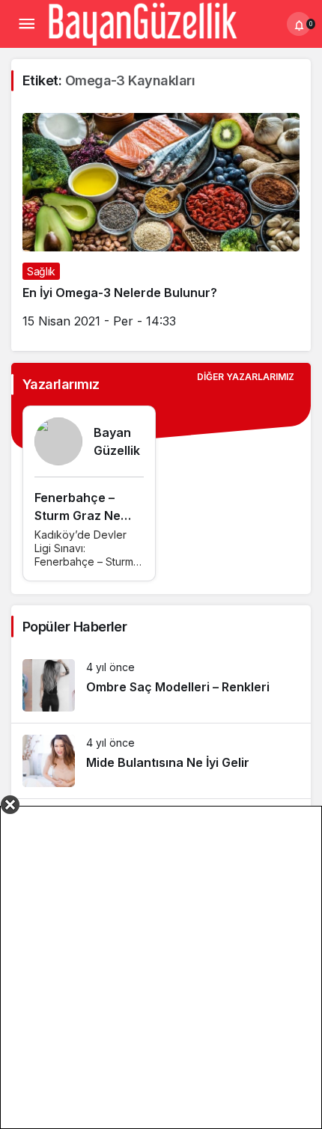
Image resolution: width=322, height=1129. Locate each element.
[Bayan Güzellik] (142, 22)
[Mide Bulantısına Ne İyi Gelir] (161, 760)
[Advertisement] (161, 967)
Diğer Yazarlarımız (245, 376)
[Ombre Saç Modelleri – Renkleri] (161, 685)
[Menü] (26, 24)
